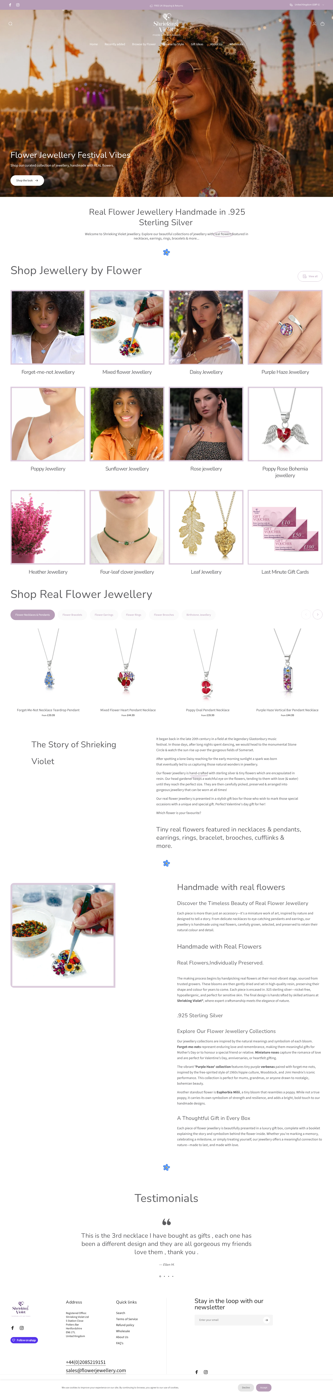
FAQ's (119, 1343)
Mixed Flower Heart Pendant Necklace (128, 710)
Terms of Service (127, 1319)
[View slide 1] (160, 1276)
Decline (246, 1387)
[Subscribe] (266, 1320)
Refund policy (125, 1325)
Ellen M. (168, 1265)
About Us (122, 1337)
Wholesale (123, 1331)
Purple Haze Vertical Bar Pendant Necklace (287, 710)
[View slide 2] (164, 1276)
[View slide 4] (173, 1276)
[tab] (32, 615)
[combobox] (307, 5)
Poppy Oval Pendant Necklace (208, 710)
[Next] (318, 614)
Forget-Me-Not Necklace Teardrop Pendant (48, 710)
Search (120, 1313)
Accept (263, 1387)
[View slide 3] (169, 1276)
